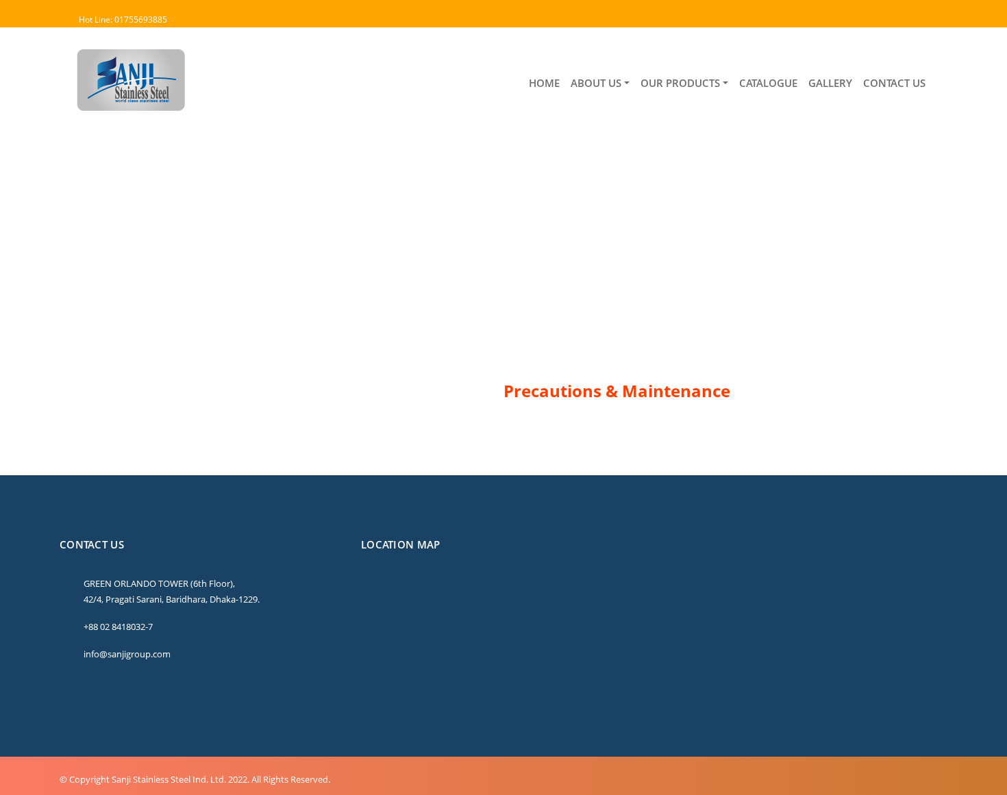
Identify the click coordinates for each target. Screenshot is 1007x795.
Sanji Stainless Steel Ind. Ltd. (169, 779)
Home (77, 250)
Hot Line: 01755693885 (123, 19)
